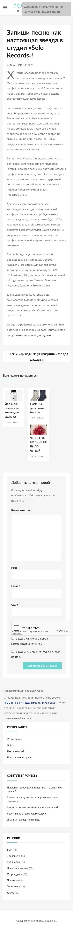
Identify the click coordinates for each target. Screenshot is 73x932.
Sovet (13, 65)
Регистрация (14, 739)
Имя (14, 567)
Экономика (13, 886)
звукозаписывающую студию (32, 335)
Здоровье (12, 856)
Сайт (14, 605)
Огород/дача (14, 874)
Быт (9, 849)
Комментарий (20, 510)
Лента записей (15, 751)
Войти (10, 745)
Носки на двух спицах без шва (38, 408)
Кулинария (13, 862)
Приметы (12, 880)
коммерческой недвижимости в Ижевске (29, 702)
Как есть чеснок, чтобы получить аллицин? (32, 807)
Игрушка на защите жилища (23, 819)
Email (15, 586)
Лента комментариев (19, 757)
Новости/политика (17, 868)
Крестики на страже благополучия (27, 813)
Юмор (10, 892)
